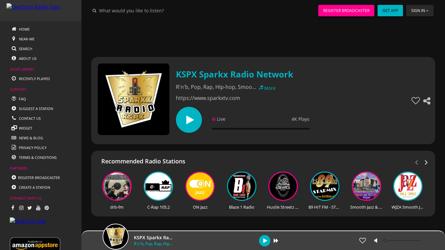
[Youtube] (38, 208)
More (270, 88)
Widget (25, 128)
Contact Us (29, 118)
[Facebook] (12, 208)
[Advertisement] (263, 35)
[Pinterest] (46, 208)
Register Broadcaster (346, 10)
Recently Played (34, 78)
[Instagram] (21, 208)
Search (25, 48)
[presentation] (426, 161)
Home (24, 29)
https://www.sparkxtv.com (208, 98)
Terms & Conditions (37, 157)
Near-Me (26, 38)
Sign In (418, 10)
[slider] (403, 240)
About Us (27, 58)
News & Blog (30, 137)
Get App (390, 10)
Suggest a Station (35, 108)
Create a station (34, 187)
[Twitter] (29, 208)
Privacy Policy (32, 147)
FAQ (22, 98)
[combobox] (151, 10)
